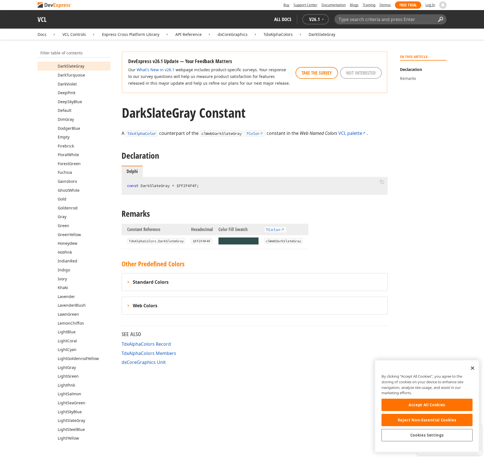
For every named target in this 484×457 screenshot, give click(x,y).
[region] (427, 406)
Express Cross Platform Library (130, 34)
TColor (253, 133)
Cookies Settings (427, 435)
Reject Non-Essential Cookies (427, 420)
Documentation (334, 5)
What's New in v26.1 (155, 69)
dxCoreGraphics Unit (144, 362)
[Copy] (382, 181)
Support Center (305, 5)
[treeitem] (71, 66)
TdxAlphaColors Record (146, 344)
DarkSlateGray (322, 34)
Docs (42, 34)
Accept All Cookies (427, 404)
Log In (430, 5)
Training (369, 5)
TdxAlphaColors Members (149, 353)
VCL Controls (74, 34)
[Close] (472, 368)
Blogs (354, 5)
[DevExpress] (55, 5)
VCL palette (350, 133)
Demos (385, 5)
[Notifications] (442, 5)
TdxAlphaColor (141, 133)
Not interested (361, 73)
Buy (286, 5)
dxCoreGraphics (233, 34)
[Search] (440, 19)
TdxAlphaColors (278, 34)
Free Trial (408, 5)
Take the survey (317, 73)
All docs (282, 19)
